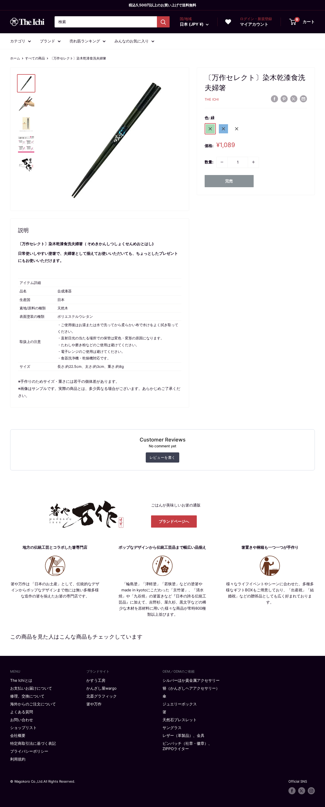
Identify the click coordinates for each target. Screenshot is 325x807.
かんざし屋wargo (101, 688)
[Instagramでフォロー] (311, 790)
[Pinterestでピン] (284, 98)
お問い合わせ (21, 719)
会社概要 (17, 735)
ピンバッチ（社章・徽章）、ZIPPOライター (187, 746)
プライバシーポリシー (29, 751)
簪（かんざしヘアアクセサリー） (191, 688)
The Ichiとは (21, 680)
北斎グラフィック (101, 696)
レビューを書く (162, 457)
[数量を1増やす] (253, 162)
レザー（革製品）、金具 (183, 735)
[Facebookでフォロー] (292, 790)
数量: (209, 162)
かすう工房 (95, 680)
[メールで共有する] (303, 98)
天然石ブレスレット (179, 719)
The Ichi (212, 99)
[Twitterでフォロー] (301, 790)
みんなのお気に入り (132, 41)
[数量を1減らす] (222, 162)
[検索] (163, 21)
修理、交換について (27, 696)
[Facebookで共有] (274, 98)
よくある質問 (21, 711)
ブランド (47, 41)
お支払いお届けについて (31, 688)
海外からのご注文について (33, 704)
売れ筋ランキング (85, 41)
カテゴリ (17, 41)
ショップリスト (23, 727)
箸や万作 (94, 704)
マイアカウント (254, 24)
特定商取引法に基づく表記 (33, 743)
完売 (229, 180)
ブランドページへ (174, 521)
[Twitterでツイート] (293, 98)
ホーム (15, 58)
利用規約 (17, 759)
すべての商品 (35, 58)
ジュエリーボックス (179, 704)
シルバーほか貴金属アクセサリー (191, 680)
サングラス (172, 727)
